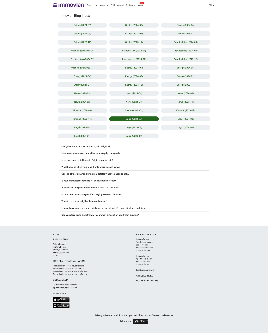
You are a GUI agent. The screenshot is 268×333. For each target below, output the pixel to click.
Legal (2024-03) (134, 127)
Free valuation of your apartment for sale (70, 271)
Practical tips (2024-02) (82, 59)
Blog (56, 234)
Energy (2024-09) (134, 67)
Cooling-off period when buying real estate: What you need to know (95, 174)
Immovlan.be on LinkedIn (66, 288)
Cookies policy (142, 315)
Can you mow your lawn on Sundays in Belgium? (85, 146)
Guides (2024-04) (185, 25)
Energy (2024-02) (185, 76)
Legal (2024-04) (82, 127)
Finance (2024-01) (134, 110)
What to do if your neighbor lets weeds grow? (84, 201)
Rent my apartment (61, 252)
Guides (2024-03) (82, 33)
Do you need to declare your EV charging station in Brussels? (92, 194)
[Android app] (61, 299)
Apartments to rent (144, 259)
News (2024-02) (82, 102)
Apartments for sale (144, 242)
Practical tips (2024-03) (186, 50)
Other (55, 255)
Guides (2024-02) (134, 33)
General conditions (114, 315)
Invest (140, 5)
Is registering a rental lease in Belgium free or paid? (87, 160)
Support (129, 315)
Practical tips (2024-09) (186, 42)
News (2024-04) (134, 93)
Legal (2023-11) (134, 136)
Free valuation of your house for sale (68, 266)
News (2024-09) (82, 93)
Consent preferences (162, 315)
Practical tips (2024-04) (134, 50)
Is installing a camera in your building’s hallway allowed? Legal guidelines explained (103, 208)
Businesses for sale (144, 247)
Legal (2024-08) (186, 119)
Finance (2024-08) (82, 110)
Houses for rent (142, 256)
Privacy (99, 315)
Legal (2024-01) (82, 136)
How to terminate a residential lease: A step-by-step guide (90, 153)
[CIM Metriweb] (140, 321)
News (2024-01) (134, 102)
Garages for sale (143, 250)
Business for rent (143, 261)
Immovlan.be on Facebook (66, 285)
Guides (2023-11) (134, 42)
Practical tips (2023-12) (186, 59)
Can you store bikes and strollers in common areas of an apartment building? (100, 215)
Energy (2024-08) (185, 67)
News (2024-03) (186, 93)
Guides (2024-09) (82, 25)
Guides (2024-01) (185, 33)
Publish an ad (117, 5)
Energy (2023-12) (134, 84)
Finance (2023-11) (82, 119)
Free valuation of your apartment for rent (70, 274)
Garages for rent (143, 264)
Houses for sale (142, 239)
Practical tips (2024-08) (82, 50)
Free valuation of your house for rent (68, 268)
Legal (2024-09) (134, 119)
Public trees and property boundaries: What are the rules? (90, 187)
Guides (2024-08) (134, 25)
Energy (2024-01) (82, 84)
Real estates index (147, 234)
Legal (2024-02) (186, 127)
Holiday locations (147, 280)
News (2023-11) (186, 102)
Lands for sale (142, 245)
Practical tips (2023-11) (82, 67)
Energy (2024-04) (82, 76)
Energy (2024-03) (134, 76)
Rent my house (59, 247)
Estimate (130, 5)
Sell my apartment (60, 250)
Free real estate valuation (69, 261)
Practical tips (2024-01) (134, 59)
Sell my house (59, 244)
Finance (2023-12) (185, 110)
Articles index (144, 275)
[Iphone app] (61, 305)
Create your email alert (145, 270)
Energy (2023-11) (185, 84)
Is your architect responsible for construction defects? (88, 180)
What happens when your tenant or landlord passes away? (90, 167)
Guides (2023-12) (82, 42)
